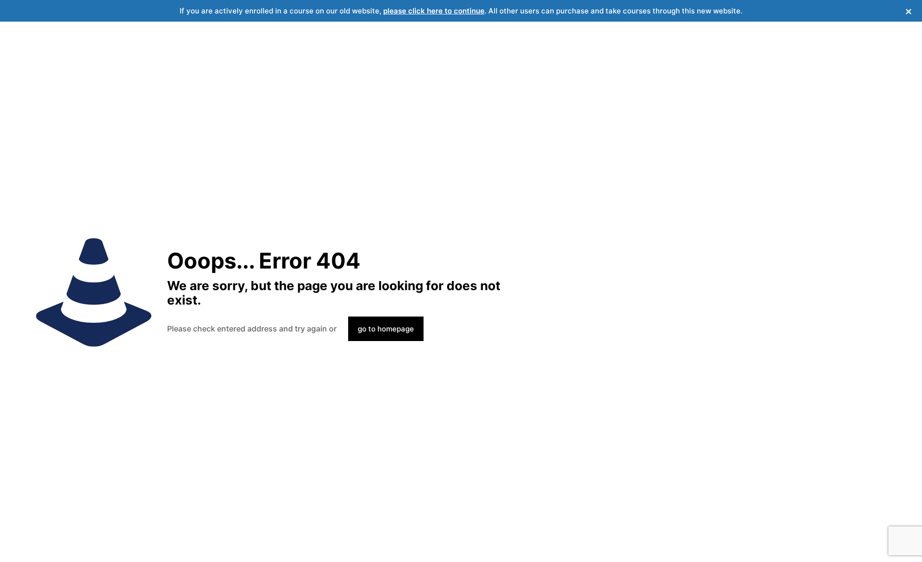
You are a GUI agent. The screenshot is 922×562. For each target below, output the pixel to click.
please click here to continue (434, 10)
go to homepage (386, 328)
